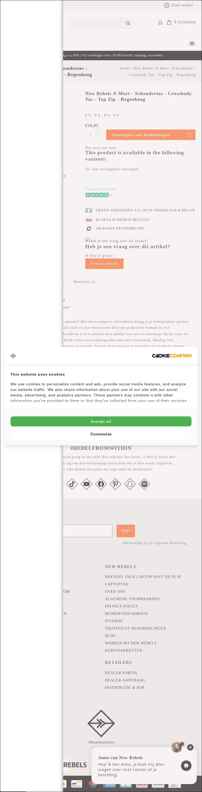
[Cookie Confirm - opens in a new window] (171, 356)
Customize (101, 434)
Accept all (101, 421)
